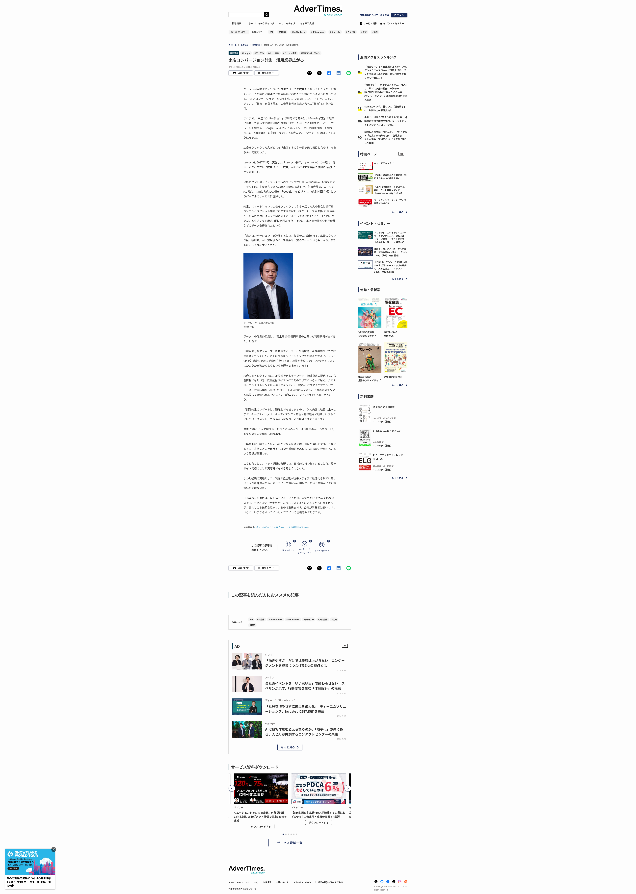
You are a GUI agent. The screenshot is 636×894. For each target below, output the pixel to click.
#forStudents (298, 31)
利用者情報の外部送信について (242, 888)
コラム (249, 23)
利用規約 (267, 882)
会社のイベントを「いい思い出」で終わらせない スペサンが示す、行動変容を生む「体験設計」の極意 (305, 686)
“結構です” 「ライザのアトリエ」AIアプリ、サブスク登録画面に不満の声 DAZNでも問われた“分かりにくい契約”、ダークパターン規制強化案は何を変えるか (385, 92)
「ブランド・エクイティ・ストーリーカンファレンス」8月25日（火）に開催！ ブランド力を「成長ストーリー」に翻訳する (390, 237)
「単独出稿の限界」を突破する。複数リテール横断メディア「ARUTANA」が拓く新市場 (390, 190)
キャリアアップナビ (384, 163)
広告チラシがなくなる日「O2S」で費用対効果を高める (281, 527)
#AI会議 (282, 31)
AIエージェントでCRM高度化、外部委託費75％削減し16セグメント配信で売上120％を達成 (260, 816)
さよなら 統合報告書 (384, 407)
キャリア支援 (307, 23)
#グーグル (259, 53)
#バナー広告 (273, 53)
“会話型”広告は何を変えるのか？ (367, 334)
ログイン (399, 15)
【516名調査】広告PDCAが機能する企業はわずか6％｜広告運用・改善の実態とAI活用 (318, 814)
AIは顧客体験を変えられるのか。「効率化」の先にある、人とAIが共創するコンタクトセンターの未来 (304, 732)
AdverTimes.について (239, 882)
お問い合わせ (282, 882)
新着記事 (236, 23)
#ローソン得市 (289, 53)
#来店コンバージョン (310, 53)
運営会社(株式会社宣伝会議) (331, 882)
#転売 (375, 31)
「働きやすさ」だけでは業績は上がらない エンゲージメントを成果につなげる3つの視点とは (305, 663)
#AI (271, 31)
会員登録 (384, 15)
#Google (246, 53)
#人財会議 (350, 31)
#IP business (317, 31)
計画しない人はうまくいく (387, 431)
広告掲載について (369, 15)
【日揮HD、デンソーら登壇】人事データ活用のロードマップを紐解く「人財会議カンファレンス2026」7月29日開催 (390, 266)
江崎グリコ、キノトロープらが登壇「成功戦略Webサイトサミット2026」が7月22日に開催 (390, 252)
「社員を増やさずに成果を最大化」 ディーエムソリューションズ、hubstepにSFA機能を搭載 (305, 709)
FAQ (256, 882)
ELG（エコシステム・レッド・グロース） (389, 456)
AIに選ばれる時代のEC (391, 334)
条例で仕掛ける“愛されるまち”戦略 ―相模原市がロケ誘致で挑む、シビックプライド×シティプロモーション (385, 121)
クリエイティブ (287, 23)
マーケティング (266, 23)
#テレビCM (335, 31)
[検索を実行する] (266, 14)
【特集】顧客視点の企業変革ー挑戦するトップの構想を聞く (390, 176)
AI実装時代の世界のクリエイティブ (369, 378)
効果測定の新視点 (393, 377)
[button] (309, 73)
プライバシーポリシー (303, 882)
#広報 (364, 31)
